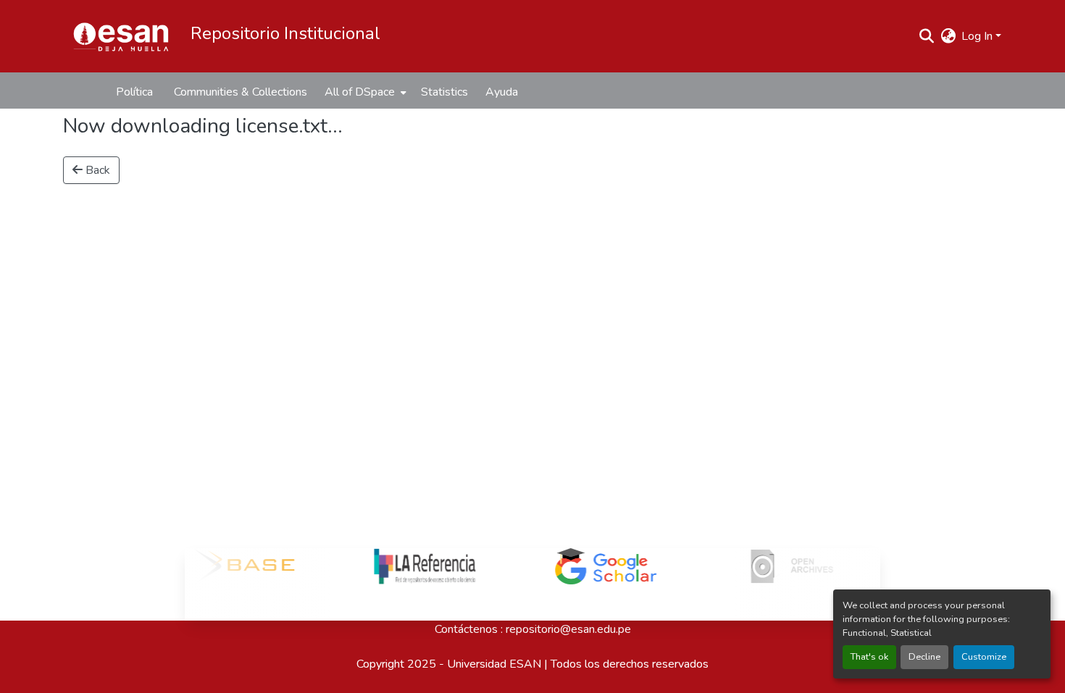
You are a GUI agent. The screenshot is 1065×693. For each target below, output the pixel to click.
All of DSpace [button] (360, 92)
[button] (121, 36)
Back (96, 170)
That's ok (869, 656)
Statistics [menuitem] (444, 92)
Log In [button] (978, 36)
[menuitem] (364, 92)
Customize (983, 656)
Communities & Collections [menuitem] (240, 92)
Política (134, 92)
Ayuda (501, 92)
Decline (924, 656)
